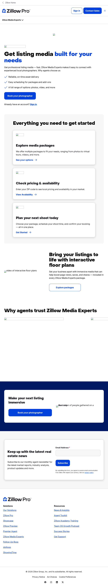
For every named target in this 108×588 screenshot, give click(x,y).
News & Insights (61, 510)
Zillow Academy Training (66, 520)
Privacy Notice (38, 577)
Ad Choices (52, 577)
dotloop (7, 547)
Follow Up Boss (10, 542)
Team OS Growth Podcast (66, 526)
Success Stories (62, 531)
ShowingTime (9, 552)
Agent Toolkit (60, 515)
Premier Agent (10, 531)
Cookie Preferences (67, 577)
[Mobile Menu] (105, 11)
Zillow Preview (10, 526)
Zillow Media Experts (13, 536)
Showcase (8, 520)
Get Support (60, 536)
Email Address (62, 447)
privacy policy (89, 472)
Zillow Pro (8, 515)
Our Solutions (9, 510)
